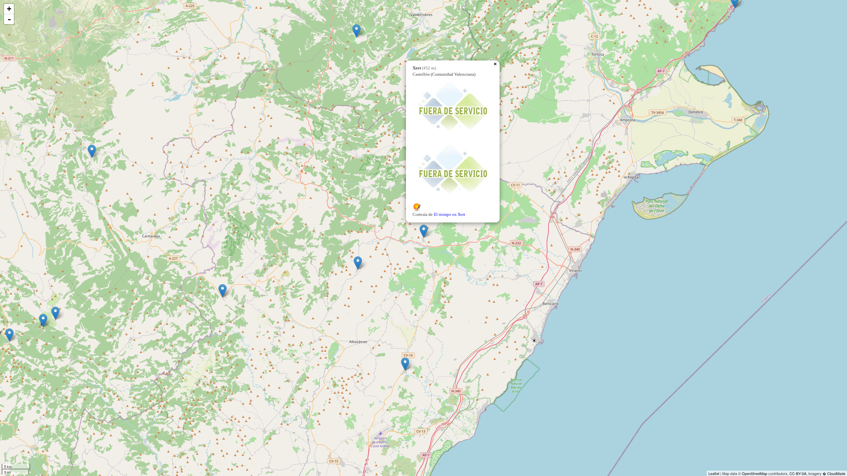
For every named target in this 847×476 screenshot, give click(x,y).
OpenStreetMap (754, 473)
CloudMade (836, 473)
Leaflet (713, 473)
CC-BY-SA (797, 473)
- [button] (9, 19)
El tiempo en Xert (449, 214)
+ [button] (9, 9)
